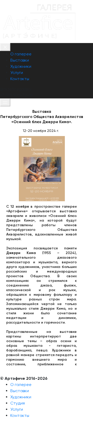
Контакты (19, 78)
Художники (20, 66)
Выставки (19, 60)
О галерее (21, 54)
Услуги (16, 72)
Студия (17, 403)
